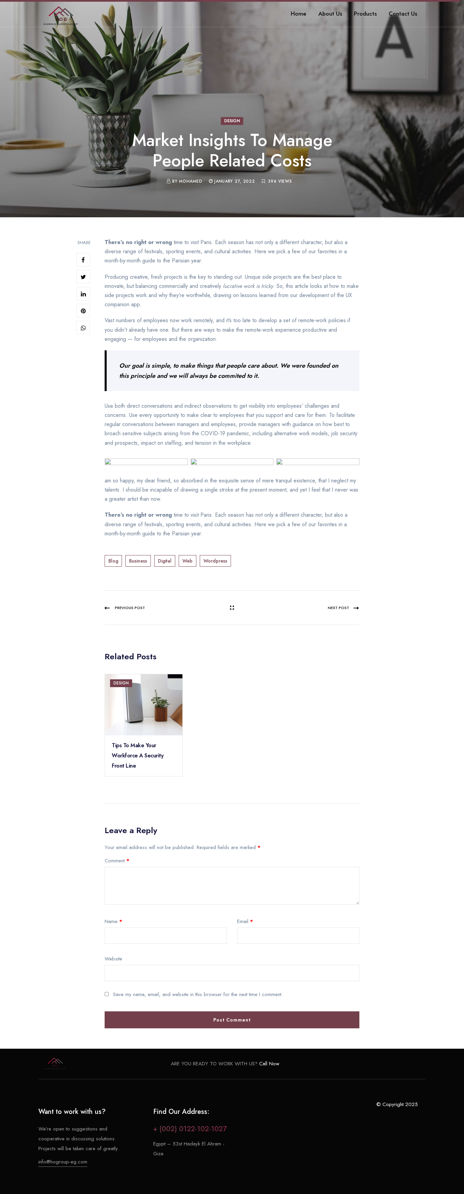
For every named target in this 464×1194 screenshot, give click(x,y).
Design (232, 121)
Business (138, 560)
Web (187, 560)
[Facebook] (83, 260)
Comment (117, 860)
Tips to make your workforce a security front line (137, 755)
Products (365, 14)
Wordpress (215, 560)
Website (113, 958)
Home (298, 14)
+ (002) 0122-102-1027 (190, 1129)
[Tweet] (83, 276)
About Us (330, 14)
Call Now (268, 1063)
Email (245, 921)
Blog (113, 560)
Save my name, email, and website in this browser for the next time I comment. (198, 994)
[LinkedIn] (83, 293)
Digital (165, 560)
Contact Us (403, 14)
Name (113, 921)
